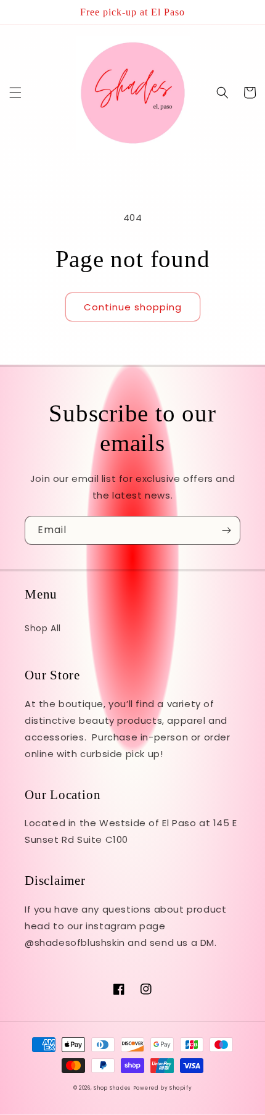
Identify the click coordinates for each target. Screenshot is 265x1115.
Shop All (43, 628)
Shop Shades (112, 1088)
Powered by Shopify (162, 1088)
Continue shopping (133, 307)
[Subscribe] (226, 530)
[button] (15, 92)
